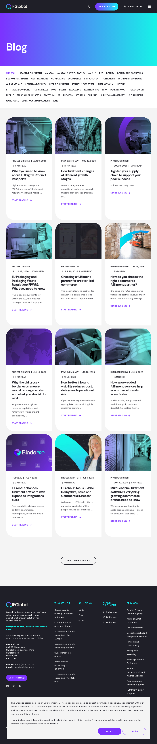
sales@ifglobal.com (23, 667)
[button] (78, 561)
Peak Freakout (118, 89)
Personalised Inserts (29, 95)
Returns (80, 95)
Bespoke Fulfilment (17, 78)
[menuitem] (64, 613)
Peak (104, 89)
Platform (49, 95)
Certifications (39, 78)
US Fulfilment (135, 95)
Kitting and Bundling (18, 89)
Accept (109, 731)
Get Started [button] (106, 6)
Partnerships (91, 89)
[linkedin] (8, 686)
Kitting (121, 84)
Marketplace (41, 89)
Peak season (137, 89)
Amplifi (92, 73)
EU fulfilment (92, 78)
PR (59, 95)
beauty (110, 73)
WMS (55, 101)
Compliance (58, 78)
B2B (101, 73)
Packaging (75, 89)
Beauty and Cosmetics (130, 73)
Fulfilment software (130, 78)
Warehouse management (36, 101)
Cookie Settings (17, 677)
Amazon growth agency (71, 73)
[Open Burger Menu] (149, 6)
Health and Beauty (35, 84)
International (106, 84)
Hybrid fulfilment (59, 84)
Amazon (49, 73)
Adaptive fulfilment (31, 73)
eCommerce (74, 78)
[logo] (17, 605)
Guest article (14, 84)
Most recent (58, 89)
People (10, 95)
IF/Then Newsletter (83, 84)
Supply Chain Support (113, 95)
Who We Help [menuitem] (62, 603)
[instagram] (14, 686)
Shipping (93, 95)
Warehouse (12, 101)
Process (68, 95)
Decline (134, 731)
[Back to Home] (16, 6)
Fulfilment (109, 78)
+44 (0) (25, 664)
